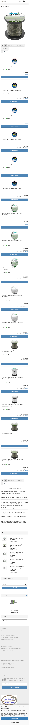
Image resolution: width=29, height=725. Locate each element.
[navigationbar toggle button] (27, 2)
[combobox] (11, 45)
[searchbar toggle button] (20, 2)
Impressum (4, 630)
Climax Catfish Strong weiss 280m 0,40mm (11, 164)
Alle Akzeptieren (14, 718)
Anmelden (14, 587)
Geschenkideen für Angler (7, 646)
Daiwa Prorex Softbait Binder (14, 608)
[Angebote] (26, 596)
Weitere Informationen (14, 722)
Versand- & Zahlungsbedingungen (8, 635)
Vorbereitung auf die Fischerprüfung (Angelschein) (11, 648)
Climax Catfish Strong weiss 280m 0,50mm (11, 188)
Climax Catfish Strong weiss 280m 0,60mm (11, 139)
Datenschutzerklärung (23, 715)
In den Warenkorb (14, 77)
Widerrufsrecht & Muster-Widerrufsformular (10, 637)
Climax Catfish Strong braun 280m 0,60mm (11, 66)
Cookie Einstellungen (6, 655)
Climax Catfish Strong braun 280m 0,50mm (11, 90)
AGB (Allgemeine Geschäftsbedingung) (9, 650)
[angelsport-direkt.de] (3, 2)
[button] (2, 45)
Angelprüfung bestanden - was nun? (9, 641)
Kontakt (3, 633)
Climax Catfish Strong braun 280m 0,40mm (11, 115)
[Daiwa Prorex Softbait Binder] (14, 601)
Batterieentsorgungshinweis (7, 639)
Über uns (3, 644)
